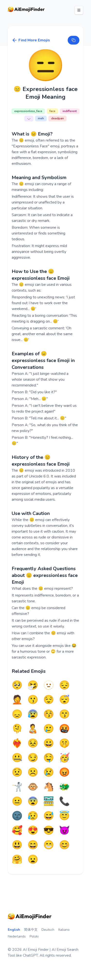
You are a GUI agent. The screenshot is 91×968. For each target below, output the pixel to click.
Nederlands (17, 936)
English (14, 929)
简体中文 (31, 929)
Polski (34, 936)
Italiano (64, 929)
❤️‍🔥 (17, 743)
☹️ (32, 772)
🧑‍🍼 (32, 729)
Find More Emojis (34, 40)
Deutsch (47, 929)
